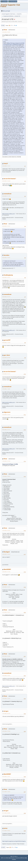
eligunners (7, 412)
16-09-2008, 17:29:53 (6, 698)
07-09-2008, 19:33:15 (6, 612)
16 (14, 25)
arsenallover (7, 194)
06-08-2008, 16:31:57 (6, 296)
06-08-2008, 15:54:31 (6, 257)
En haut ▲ (15, 856)
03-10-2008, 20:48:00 (6, 813)
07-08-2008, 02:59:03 (6, 357)
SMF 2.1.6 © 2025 (4, 857)
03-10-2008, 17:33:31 (6, 791)
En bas (2, 25)
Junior (5, 828)
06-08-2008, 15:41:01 (6, 226)
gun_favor (7, 355)
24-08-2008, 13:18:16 (6, 587)
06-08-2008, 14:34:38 (6, 181)
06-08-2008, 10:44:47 (6, 32)
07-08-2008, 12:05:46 (6, 414)
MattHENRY (7, 569)
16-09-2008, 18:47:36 (6, 713)
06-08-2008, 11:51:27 (6, 165)
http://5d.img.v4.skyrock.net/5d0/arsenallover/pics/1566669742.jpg (13, 43)
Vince (5, 30)
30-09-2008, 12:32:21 (6, 776)
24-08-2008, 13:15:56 (6, 571)
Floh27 (6, 163)
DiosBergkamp (8, 275)
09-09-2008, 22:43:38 (6, 656)
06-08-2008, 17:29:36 (6, 342)
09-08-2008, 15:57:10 (6, 429)
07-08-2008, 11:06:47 (6, 389)
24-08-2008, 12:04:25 (6, 554)
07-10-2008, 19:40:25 (6, 830)
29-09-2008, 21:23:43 (6, 731)
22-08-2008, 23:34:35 (6, 530)
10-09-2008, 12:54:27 (6, 675)
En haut (3, 847)
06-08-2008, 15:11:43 (6, 196)
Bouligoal (7, 552)
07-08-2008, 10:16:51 (6, 373)
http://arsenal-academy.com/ (8, 213)
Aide (11, 856)
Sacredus (6, 255)
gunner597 (7, 340)
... (13, 25)
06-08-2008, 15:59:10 (6, 277)
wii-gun (6, 711)
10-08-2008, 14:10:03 (6, 461)
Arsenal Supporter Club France (10, 5)
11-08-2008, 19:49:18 (6, 476)
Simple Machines (11, 857)
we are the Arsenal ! (10, 178)
